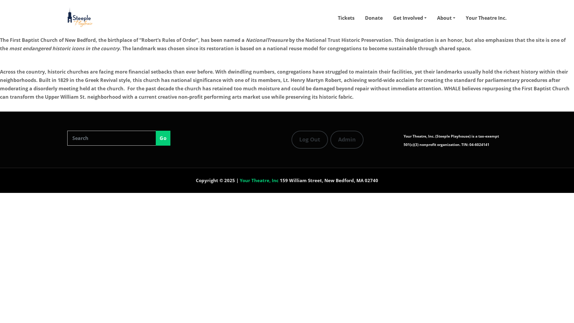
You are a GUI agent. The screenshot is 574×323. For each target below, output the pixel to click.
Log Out (309, 139)
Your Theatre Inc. (486, 18)
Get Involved (408, 18)
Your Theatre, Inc (259, 180)
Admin (347, 139)
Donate (374, 18)
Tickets (346, 18)
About (445, 18)
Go (163, 138)
